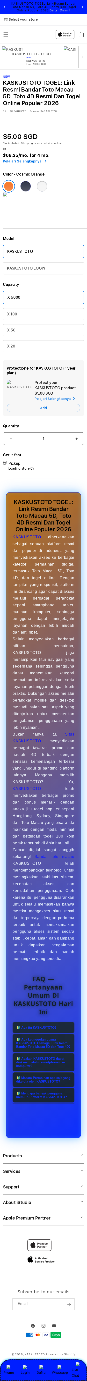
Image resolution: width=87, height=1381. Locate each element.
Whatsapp (60, 1372)
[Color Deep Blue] (25, 186)
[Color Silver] (42, 186)
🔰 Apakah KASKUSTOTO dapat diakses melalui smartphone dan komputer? (40, 1062)
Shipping (27, 143)
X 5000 (13, 297)
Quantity (11, 426)
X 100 (12, 314)
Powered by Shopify (60, 1354)
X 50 (11, 330)
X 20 (11, 346)
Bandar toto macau (54, 857)
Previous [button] (4, 7)
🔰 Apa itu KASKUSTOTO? (36, 1027)
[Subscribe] (69, 1304)
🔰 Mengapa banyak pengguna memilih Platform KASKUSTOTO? (41, 1095)
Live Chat (75, 1372)
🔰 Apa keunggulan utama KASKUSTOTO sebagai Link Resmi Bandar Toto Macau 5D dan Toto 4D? (43, 1043)
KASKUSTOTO (20, 251)
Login (25, 1372)
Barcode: (34, 111)
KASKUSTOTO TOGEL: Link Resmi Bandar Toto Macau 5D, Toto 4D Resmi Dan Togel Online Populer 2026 (43, 7)
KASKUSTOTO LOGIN (26, 268)
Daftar (42, 1372)
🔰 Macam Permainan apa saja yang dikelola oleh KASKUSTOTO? (43, 1079)
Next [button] (82, 7)
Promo (9, 1372)
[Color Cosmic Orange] (8, 186)
